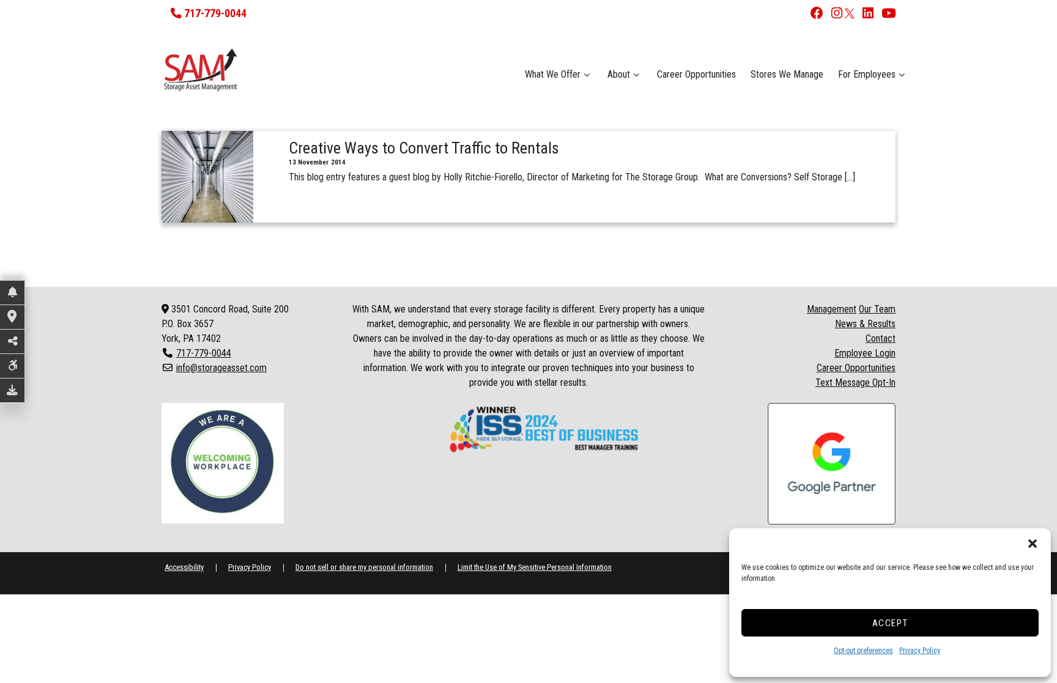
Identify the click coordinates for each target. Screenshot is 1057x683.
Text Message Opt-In (855, 382)
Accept (890, 623)
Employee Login (865, 353)
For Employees (867, 74)
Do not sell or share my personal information (364, 567)
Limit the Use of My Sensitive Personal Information (535, 567)
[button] (1032, 543)
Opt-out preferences (863, 650)
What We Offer (552, 74)
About (618, 74)
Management (831, 309)
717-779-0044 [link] (203, 353)
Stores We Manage (787, 74)
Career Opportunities (696, 74)
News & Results (865, 324)
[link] (814, 14)
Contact (881, 338)
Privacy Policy (919, 650)
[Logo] (273, 69)
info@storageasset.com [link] (221, 368)
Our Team (877, 309)
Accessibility (184, 567)
